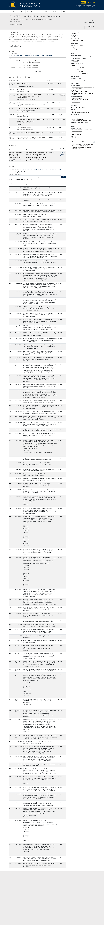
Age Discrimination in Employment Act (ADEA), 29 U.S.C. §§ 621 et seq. (83, 87)
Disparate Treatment (77, 131)
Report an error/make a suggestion (88, 23)
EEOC (74, 65)
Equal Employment (77, 37)
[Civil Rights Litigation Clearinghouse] (20, 5)
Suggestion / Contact (44, 11)
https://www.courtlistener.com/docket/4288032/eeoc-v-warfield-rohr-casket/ (40, 169)
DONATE (83, 2)
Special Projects (31, 11)
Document (20, 80)
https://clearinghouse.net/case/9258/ (80, 147)
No (79, 50)
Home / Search (13, 11)
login (93, 2)
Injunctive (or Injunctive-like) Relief (80, 99)
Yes (83, 67)
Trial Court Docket (76, 102)
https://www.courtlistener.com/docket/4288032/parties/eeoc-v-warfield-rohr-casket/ (31, 55)
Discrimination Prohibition (78, 119)
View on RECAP (26, 450)
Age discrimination (77, 134)
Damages (74, 111)
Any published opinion (77, 98)
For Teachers (56, 11)
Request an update (91, 27)
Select (63, 177)
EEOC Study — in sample (78, 40)
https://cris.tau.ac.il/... (62, 154)
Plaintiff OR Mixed (83, 107)
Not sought (84, 73)
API (64, 11)
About (22, 11)
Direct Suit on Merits (77, 138)
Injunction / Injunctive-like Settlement (81, 112)
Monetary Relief (76, 100)
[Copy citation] (94, 142)
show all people (37, 71)
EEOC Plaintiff (75, 61)
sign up (89, 2)
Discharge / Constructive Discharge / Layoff (82, 129)
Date (48, 80)
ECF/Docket (12, 80)
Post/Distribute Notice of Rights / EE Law (82, 120)
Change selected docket (15, 174)
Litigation (74, 116)
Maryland (74, 33)
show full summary (37, 43)
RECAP (60, 188)
